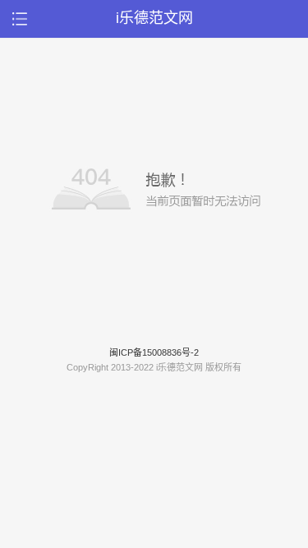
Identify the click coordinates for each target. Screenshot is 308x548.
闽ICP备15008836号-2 (154, 352)
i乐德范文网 (154, 18)
